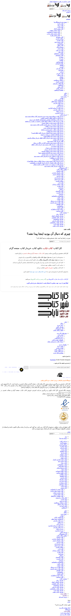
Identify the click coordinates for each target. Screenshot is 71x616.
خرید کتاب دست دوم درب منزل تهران (52, 154)
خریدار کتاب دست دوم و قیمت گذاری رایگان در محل (48, 143)
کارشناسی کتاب (58, 100)
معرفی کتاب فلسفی (57, 217)
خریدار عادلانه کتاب (57, 159)
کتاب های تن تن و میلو (57, 201)
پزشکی (61, 189)
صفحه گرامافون (58, 90)
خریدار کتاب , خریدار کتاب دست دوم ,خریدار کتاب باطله (47, 144)
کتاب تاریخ (60, 24)
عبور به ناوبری (66, 1)
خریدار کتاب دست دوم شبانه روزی (53, 128)
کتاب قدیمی (60, 40)
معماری (61, 57)
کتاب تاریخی (59, 176)
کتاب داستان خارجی (57, 173)
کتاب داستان (59, 171)
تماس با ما (60, 346)
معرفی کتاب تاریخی (57, 221)
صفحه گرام (35, 253)
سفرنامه (60, 70)
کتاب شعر (60, 87)
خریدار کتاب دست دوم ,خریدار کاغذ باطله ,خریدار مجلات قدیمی (45, 138)
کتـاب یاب (60, 335)
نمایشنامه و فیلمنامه (57, 196)
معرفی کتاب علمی (58, 226)
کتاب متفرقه (59, 37)
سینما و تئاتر (59, 47)
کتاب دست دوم (59, 42)
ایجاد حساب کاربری (64, 608)
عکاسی (61, 60)
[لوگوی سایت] (65, 7)
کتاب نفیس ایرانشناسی (53, 32)
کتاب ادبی (60, 182)
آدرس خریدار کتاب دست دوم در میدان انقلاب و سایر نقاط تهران (45, 161)
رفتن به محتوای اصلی (55, 1)
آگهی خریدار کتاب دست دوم (55, 141)
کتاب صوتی (60, 199)
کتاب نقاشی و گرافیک (57, 496)
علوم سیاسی (59, 62)
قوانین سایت (59, 348)
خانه (65, 322)
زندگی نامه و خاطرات (57, 209)
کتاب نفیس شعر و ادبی (53, 33)
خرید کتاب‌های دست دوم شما (38, 271)
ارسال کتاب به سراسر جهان (55, 341)
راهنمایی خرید (63, 344)
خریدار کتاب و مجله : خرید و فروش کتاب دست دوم (48, 156)
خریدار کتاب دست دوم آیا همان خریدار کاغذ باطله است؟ (47, 133)
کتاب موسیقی (59, 55)
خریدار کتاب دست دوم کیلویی (54, 131)
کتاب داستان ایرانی (58, 174)
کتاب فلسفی (59, 204)
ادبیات (61, 72)
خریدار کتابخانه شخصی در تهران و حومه (52, 134)
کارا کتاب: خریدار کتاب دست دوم (53, 166)
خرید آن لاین (59, 106)
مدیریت (61, 58)
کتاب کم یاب (59, 68)
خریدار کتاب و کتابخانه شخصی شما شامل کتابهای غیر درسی (46, 119)
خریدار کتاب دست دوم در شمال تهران (52, 123)
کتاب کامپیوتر (59, 191)
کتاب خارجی (59, 73)
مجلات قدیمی (59, 38)
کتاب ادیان (60, 48)
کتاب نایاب (60, 27)
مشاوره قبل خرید (58, 353)
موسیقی (61, 194)
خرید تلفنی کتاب (58, 349)
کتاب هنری (60, 186)
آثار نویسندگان (59, 328)
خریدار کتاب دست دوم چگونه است (53, 136)
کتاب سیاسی (59, 211)
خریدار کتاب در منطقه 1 (56, 158)
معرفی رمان (59, 214)
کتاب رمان (60, 25)
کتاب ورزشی (59, 50)
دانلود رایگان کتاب (58, 330)
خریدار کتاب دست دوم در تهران (54, 148)
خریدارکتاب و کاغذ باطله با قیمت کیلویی (52, 118)
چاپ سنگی (60, 75)
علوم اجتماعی (59, 63)
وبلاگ (61, 323)
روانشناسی (60, 43)
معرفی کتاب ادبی (58, 224)
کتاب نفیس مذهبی (54, 30)
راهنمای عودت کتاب (57, 340)
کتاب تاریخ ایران (58, 178)
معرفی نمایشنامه (58, 219)
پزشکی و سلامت (58, 80)
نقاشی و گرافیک (58, 53)
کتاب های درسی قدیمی (56, 202)
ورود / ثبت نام (63, 597)
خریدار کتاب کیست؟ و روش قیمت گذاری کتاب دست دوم (46, 124)
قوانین (61, 98)
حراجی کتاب (59, 88)
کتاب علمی (60, 197)
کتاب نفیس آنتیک (58, 29)
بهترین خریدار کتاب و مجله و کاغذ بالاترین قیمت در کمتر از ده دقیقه (44, 121)
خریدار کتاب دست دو (57, 146)
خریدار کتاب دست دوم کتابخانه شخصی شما (50, 153)
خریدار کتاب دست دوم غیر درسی (53, 149)
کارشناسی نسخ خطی (57, 101)
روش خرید (60, 325)
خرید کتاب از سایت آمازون (55, 108)
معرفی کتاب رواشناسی (56, 222)
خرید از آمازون (59, 113)
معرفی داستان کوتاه (57, 216)
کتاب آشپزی (59, 192)
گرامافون (60, 85)
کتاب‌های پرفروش (58, 83)
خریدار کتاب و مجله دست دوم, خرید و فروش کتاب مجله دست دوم (44, 116)
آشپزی (61, 67)
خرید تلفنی (60, 105)
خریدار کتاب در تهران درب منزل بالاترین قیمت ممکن (48, 164)
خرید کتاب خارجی (58, 103)
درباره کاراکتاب (59, 338)
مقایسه (65, 595)
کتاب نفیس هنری (55, 35)
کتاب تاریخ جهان (58, 179)
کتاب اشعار (60, 207)
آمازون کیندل (59, 82)
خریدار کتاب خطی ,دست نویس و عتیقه (52, 129)
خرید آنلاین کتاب (58, 351)
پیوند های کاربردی (62, 333)
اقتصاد (61, 65)
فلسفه (61, 78)
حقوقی (61, 77)
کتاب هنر (60, 52)
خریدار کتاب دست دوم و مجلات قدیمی (52, 151)
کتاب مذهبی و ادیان (57, 184)
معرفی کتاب (59, 327)
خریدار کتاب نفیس (58, 139)
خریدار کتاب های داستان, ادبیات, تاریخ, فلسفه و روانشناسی (46, 163)
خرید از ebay (59, 111)
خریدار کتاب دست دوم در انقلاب (54, 126)
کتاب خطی (60, 45)
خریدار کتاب (59, 336)
